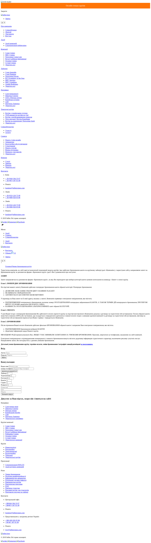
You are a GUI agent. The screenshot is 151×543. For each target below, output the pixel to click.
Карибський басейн (12, 413)
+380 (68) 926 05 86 (12, 520)
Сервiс (3, 383)
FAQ (7, 486)
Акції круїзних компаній (14, 467)
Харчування (5, 376)
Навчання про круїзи (13, 482)
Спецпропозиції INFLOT (14, 465)
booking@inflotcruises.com (15, 188)
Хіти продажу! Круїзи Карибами (17, 119)
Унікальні (9, 455)
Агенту (8, 132)
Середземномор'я (11, 94)
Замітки (8, 163)
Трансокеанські (11, 451)
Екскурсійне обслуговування (16, 144)
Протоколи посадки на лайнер (16, 492)
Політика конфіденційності (15, 476)
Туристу (8, 130)
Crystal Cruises (10, 63)
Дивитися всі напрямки (14, 418)
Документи (9, 34)
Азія (7, 102)
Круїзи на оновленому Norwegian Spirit (20, 121)
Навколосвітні (10, 447)
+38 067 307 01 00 (12, 522)
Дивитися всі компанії (13, 440)
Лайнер (4, 373)
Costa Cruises (10, 53)
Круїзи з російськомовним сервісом (18, 117)
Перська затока (11, 411)
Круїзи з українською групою (16, 113)
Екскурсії (4, 378)
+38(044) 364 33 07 (12, 503)
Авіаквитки (9, 142)
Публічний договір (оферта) (15, 480)
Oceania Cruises (11, 61)
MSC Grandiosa (11, 82)
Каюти (3, 380)
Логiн (3, 353)
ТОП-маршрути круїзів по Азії (16, 115)
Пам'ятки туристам (12, 488)
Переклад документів (13, 152)
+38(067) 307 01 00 (12, 505)
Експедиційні (10, 453)
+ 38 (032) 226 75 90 (12, 196)
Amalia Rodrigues (11, 84)
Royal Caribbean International (15, 59)
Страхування (10, 146)
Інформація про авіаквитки (15, 478)
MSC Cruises (10, 55)
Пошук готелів (10, 148)
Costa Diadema (10, 74)
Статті (7, 161)
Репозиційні (9, 449)
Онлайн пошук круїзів (75, 6)
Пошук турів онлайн (13, 140)
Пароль (3, 355)
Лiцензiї (8, 32)
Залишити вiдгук (7, 394)
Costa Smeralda (10, 72)
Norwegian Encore (12, 76)
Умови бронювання (12, 474)
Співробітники (11, 30)
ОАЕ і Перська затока (13, 98)
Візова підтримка (11, 150)
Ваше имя (4, 366)
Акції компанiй (11, 43)
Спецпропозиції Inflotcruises (15, 45)
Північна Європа (11, 96)
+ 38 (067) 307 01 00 (12, 181)
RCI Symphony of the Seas (14, 78)
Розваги (4, 385)
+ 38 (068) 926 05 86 (12, 197)
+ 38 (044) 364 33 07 (12, 179)
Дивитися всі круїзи (12, 457)
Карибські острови (12, 100)
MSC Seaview (10, 80)
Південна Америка (12, 104)
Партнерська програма (13, 484)
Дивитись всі (10, 65)
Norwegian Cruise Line (13, 57)
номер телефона (7, 369)
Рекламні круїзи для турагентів (17, 490)
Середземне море (11, 407)
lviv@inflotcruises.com (13, 530)
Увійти (7, 19)
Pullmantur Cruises (12, 434)
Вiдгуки (8, 36)
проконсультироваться (9, 371)
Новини (8, 165)
